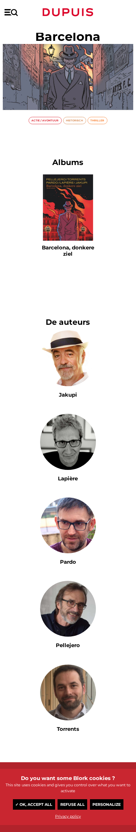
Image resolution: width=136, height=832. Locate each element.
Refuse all (72, 804)
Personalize (106, 804)
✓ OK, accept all (33, 804)
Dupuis (68, 12)
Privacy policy (68, 816)
